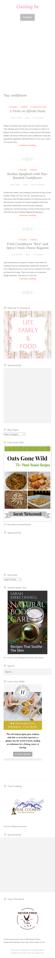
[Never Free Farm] (27, 919)
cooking (13, 107)
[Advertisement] (27, 56)
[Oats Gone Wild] (27, 483)
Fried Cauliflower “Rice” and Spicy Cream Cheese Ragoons (27, 246)
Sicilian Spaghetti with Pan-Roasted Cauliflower (27, 176)
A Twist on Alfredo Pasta (27, 111)
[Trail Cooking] (27, 806)
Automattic (37, 953)
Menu (28, 17)
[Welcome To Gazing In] (27, 335)
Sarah (27, 118)
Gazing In (27, 6)
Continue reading (28, 145)
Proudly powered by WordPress (27, 950)
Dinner (24, 107)
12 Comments (38, 118)
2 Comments (38, 254)
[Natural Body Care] (27, 622)
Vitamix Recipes (39, 107)
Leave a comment (38, 184)
